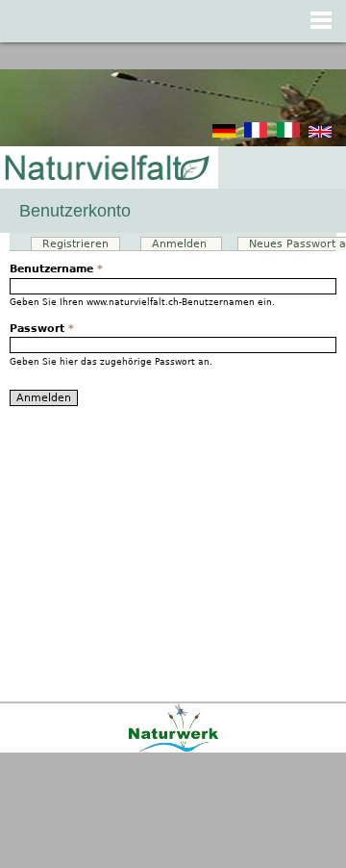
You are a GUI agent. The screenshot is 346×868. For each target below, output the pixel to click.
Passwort (42, 328)
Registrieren (75, 244)
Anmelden (187, 244)
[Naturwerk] (173, 749)
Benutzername (56, 269)
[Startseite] (105, 168)
